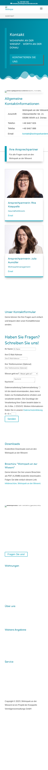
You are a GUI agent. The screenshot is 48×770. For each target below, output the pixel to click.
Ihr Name (9, 349)
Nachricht (9, 382)
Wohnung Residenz (15, 582)
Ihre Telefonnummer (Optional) (18, 364)
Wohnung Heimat (14, 595)
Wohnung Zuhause (15, 591)
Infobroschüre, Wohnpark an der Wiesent (22, 483)
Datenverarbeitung (13, 387)
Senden (12, 419)
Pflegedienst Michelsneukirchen (21, 642)
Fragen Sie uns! (16, 554)
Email (10, 216)
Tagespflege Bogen (15, 651)
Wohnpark (11, 614)
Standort (10, 619)
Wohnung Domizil (14, 587)
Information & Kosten (16, 574)
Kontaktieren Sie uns (24, 59)
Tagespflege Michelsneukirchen (20, 646)
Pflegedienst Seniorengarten (19, 638)
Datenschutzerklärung (33, 410)
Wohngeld (11, 578)
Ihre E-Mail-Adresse (13, 355)
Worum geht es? (12, 374)
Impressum (11, 670)
